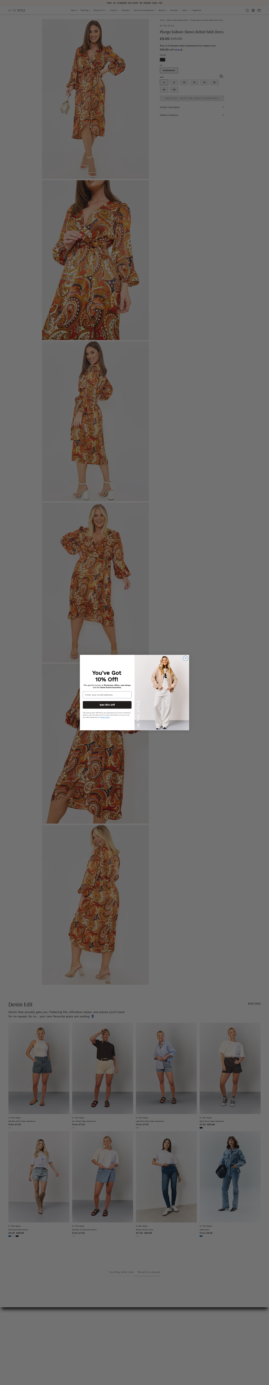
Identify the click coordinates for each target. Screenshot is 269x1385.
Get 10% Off (107, 705)
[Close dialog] (185, 658)
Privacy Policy (105, 717)
